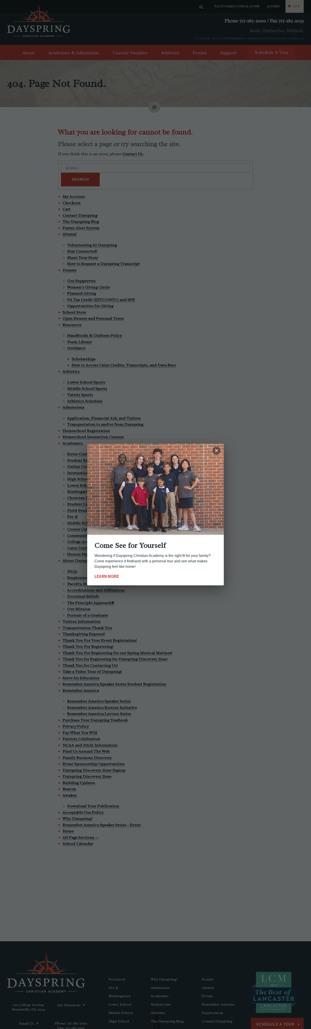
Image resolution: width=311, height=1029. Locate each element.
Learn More (106, 576)
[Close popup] (216, 450)
